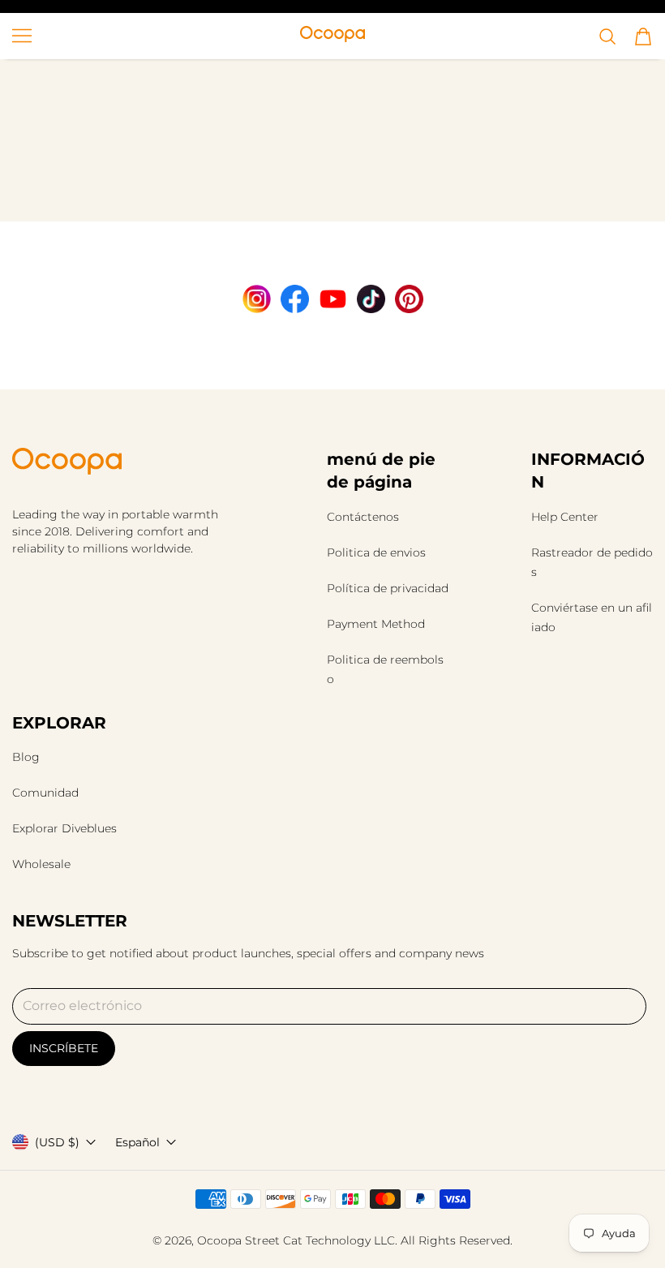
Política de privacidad (387, 588)
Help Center (564, 516)
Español (137, 1142)
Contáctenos (363, 516)
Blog (26, 757)
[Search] (607, 36)
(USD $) (57, 1142)
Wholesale (41, 864)
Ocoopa (219, 1240)
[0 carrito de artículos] (643, 36)
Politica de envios (376, 552)
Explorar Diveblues (64, 828)
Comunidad (45, 792)
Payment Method (376, 624)
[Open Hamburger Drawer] (22, 35)
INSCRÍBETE (63, 1048)
